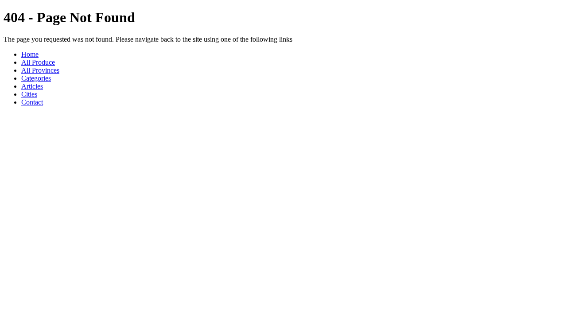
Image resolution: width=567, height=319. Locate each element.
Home (30, 54)
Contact (32, 102)
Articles (32, 86)
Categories (36, 78)
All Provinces (40, 70)
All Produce (38, 62)
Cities (29, 94)
